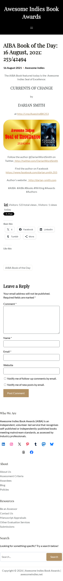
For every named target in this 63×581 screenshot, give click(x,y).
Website (8, 365)
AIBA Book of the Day (17, 267)
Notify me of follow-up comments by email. (31, 378)
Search (54, 556)
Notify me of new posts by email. (25, 384)
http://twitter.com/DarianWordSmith (36, 160)
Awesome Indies (35, 67)
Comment (9, 303)
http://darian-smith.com (42, 180)
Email (7, 351)
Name (7, 337)
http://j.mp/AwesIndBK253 (33, 113)
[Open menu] (32, 28)
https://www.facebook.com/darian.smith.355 (31, 172)
